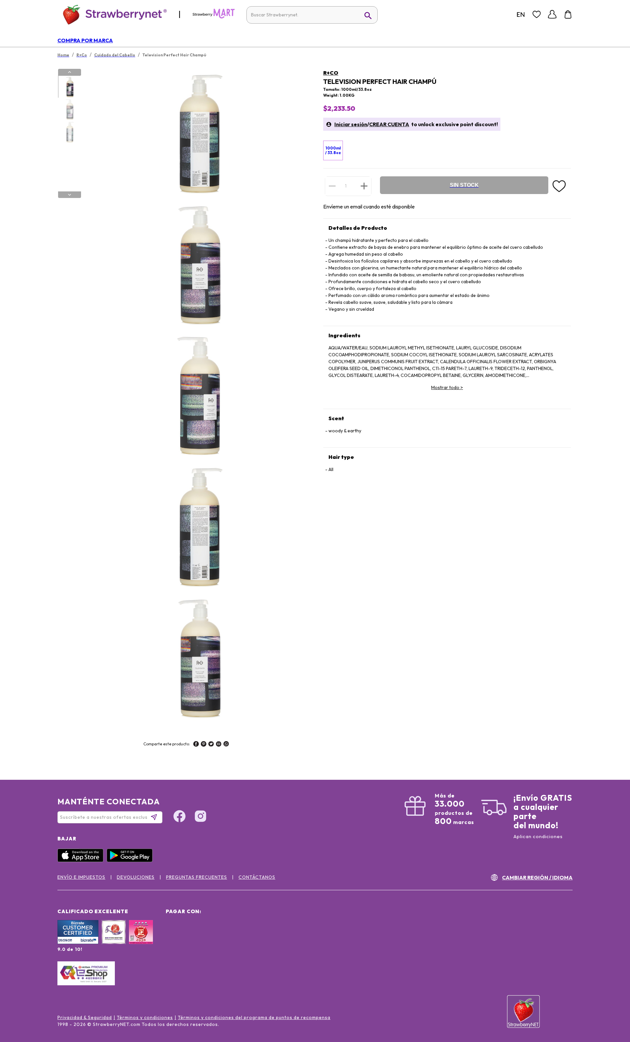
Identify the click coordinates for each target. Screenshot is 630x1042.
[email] (218, 745)
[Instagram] (200, 817)
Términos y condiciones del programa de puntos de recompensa (254, 1017)
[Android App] (131, 860)
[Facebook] (179, 817)
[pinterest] (203, 745)
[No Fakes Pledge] (141, 939)
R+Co (330, 72)
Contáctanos (257, 877)
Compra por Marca (85, 40)
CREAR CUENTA (389, 124)
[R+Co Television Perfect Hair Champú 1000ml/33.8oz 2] (69, 109)
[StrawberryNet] (112, 14)
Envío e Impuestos (81, 877)
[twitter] (211, 745)
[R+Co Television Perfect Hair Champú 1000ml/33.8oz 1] (69, 87)
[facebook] (196, 745)
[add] (364, 186)
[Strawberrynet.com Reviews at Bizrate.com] (77, 942)
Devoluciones (136, 877)
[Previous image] (69, 72)
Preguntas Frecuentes (196, 877)
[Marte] (214, 17)
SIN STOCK (464, 185)
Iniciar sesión (350, 124)
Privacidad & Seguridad (84, 1017)
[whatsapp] (226, 745)
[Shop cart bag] (568, 14)
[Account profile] (552, 14)
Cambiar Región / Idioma (537, 877)
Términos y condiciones (145, 1017)
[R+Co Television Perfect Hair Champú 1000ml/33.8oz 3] (69, 132)
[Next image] (69, 194)
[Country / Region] (520, 14)
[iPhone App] (82, 860)
